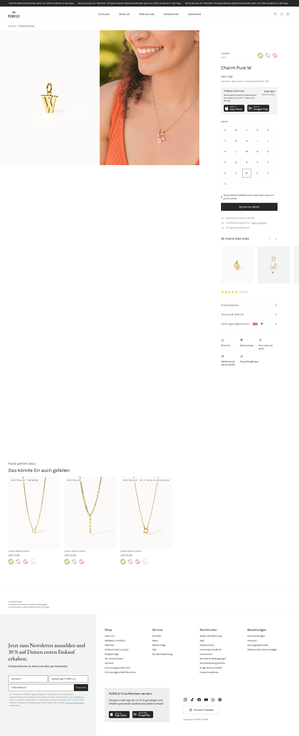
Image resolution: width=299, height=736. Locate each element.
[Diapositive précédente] (269, 238)
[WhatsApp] (213, 700)
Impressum (206, 654)
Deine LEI (124, 14)
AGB (202, 640)
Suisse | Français (204, 709)
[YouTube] (206, 700)
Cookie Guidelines (209, 672)
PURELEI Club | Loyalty (117, 649)
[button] (275, 14)
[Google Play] (142, 714)
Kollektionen (171, 14)
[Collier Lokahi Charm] (146, 513)
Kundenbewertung (162, 654)
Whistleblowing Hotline (212, 663)
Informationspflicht (210, 649)
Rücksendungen (256, 635)
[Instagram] (185, 700)
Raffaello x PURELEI (115, 640)
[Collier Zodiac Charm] (90, 513)
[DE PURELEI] (13, 14)
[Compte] (281, 14)
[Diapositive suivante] (276, 238)
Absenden (81, 687)
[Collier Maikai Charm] (34, 513)
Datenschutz (207, 645)
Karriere (109, 663)
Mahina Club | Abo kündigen (262, 649)
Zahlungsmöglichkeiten (235, 323)
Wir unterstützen (114, 658)
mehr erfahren (258, 222)
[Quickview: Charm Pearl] (273, 264)
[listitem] (225, 130)
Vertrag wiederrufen (258, 645)
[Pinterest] (220, 700)
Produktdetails (229, 305)
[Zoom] (50, 97)
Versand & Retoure (232, 314)
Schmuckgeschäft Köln (117, 667)
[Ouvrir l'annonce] (149, 3)
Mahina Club (146, 14)
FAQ (154, 649)
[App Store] (119, 714)
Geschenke (194, 14)
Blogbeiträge (112, 654)
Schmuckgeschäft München (120, 672)
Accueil (12, 26)
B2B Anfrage (159, 645)
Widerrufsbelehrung (210, 635)
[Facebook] (199, 700)
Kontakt (156, 635)
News (155, 640)
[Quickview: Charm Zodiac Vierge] (237, 264)
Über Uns (110, 635)
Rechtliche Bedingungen (213, 658)
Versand (251, 640)
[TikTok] (192, 700)
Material (109, 645)
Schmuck (104, 14)
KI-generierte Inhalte (211, 667)
